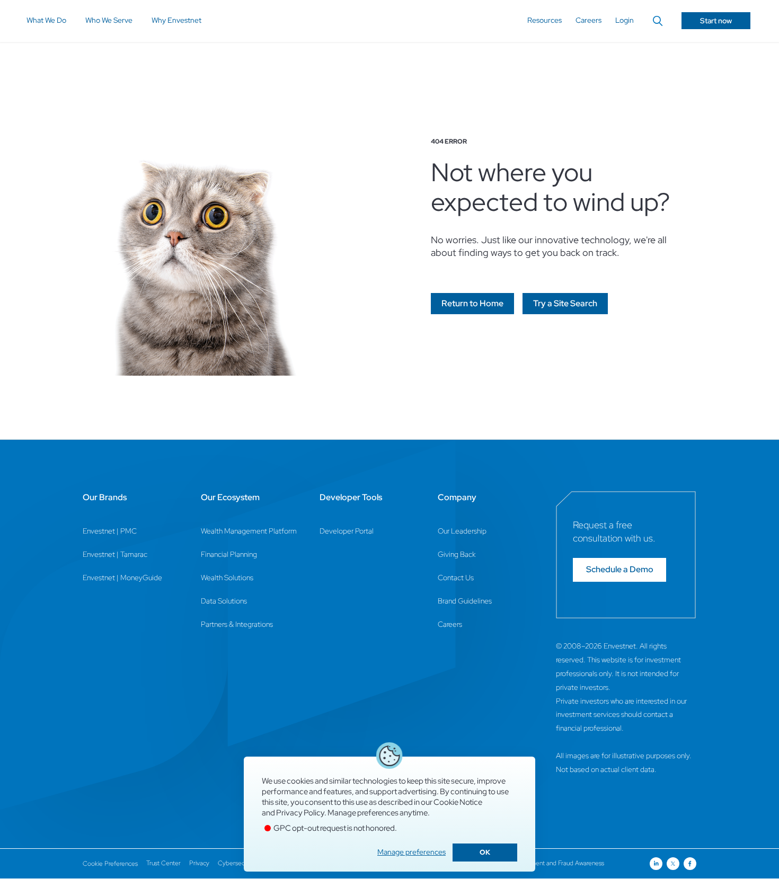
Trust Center (163, 863)
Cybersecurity (237, 863)
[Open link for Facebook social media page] (690, 863)
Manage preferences (411, 852)
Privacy (199, 863)
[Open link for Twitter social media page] (673, 863)
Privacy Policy (300, 812)
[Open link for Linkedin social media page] (656, 863)
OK (485, 852)
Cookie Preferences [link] (110, 863)
